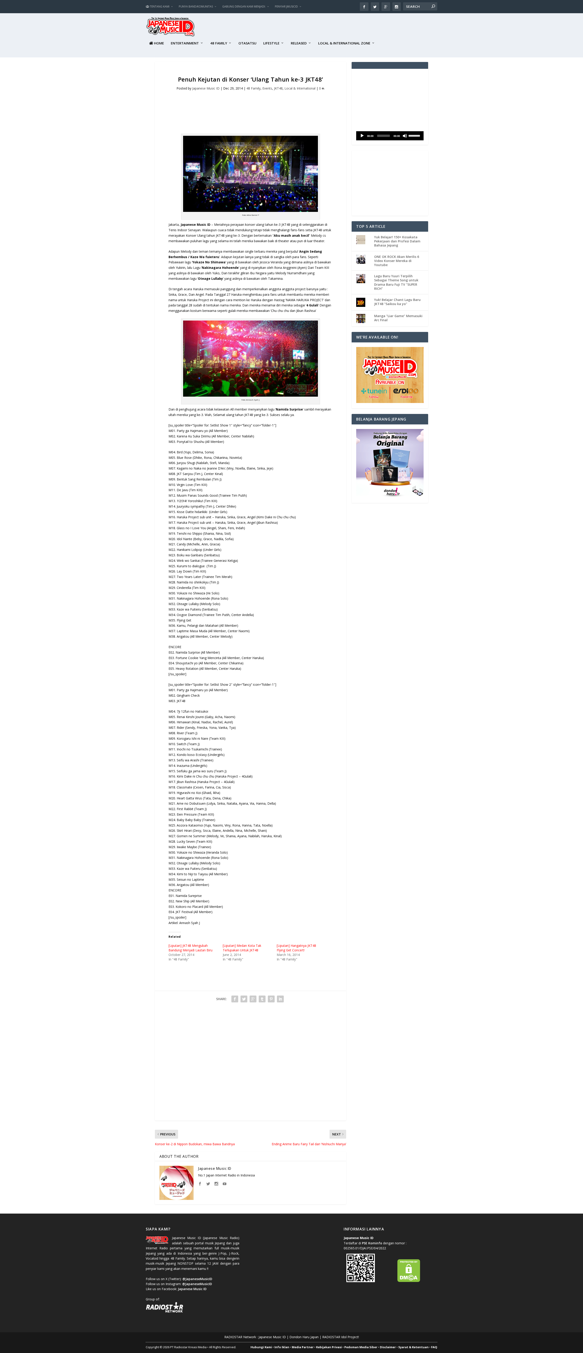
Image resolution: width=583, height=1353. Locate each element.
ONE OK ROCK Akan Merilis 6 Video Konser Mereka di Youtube (396, 260)
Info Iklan (281, 1347)
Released (299, 43)
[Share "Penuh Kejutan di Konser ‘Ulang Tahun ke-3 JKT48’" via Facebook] (234, 999)
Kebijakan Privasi (329, 1347)
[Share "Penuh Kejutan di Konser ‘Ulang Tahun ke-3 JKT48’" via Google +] (253, 999)
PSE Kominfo (372, 1243)
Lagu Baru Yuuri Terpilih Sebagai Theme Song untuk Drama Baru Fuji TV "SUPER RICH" (396, 282)
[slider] (415, 135)
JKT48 (278, 88)
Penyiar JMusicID (286, 6)
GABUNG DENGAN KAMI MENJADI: (244, 6)
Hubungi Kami (261, 1347)
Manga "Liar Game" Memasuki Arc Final (398, 318)
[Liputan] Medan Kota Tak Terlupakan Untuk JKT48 (242, 947)
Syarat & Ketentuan (413, 1347)
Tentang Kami (159, 6)
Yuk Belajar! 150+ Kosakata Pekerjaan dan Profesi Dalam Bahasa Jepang (397, 241)
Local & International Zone (344, 43)
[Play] (362, 136)
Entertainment (185, 43)
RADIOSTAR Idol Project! (340, 1337)
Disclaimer (388, 1347)
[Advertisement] (354, 27)
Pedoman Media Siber (360, 1347)
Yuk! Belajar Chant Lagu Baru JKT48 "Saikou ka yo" (397, 302)
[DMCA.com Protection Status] (408, 1281)
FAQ (434, 1347)
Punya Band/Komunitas (196, 6)
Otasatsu (247, 43)
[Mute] (405, 136)
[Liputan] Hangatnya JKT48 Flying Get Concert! (296, 947)
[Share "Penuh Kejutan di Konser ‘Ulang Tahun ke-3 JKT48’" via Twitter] (243, 999)
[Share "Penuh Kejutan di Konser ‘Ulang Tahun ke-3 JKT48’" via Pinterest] (271, 999)
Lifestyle (271, 43)
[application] (390, 135)
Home (158, 43)
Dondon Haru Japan (304, 1337)
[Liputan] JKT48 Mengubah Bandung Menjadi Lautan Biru (190, 947)
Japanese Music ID (206, 88)
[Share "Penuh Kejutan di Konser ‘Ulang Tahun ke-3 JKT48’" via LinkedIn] (280, 999)
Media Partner (303, 1347)
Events (267, 88)
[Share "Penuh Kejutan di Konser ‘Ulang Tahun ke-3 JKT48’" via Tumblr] (262, 999)
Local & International (299, 88)
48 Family (218, 43)
